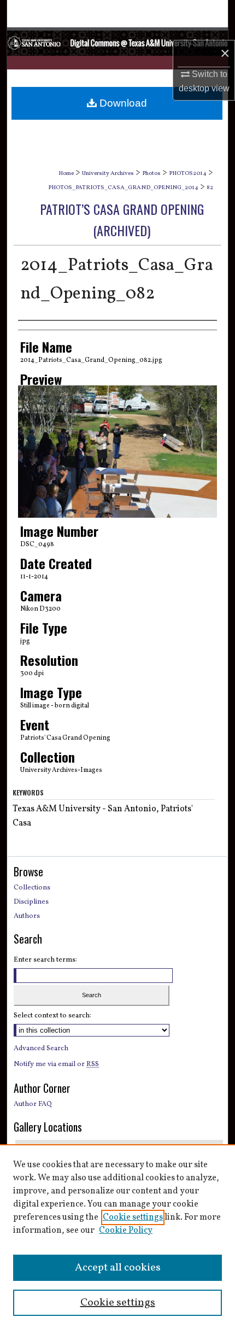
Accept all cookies (118, 1267)
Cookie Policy (125, 1231)
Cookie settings (133, 1217)
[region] (117, 1236)
